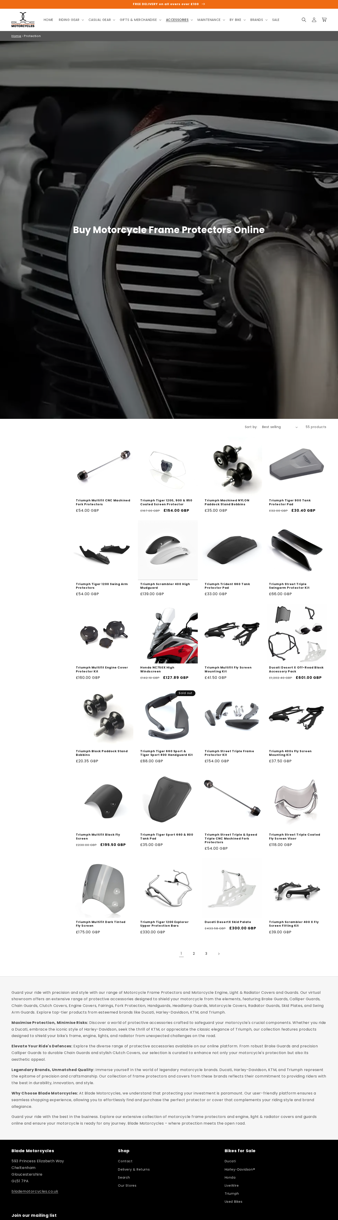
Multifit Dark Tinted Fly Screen (101, 924)
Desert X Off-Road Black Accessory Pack (296, 669)
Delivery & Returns (134, 1169)
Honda (230, 1177)
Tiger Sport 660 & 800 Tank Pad (166, 836)
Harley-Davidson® (240, 1169)
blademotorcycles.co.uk (34, 1191)
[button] (71, 20)
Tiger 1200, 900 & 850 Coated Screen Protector (166, 502)
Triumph (232, 1193)
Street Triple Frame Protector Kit (229, 753)
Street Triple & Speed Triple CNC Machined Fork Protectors (231, 838)
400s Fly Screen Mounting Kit (290, 753)
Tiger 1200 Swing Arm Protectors (102, 586)
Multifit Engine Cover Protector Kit (102, 669)
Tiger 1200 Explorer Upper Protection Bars (164, 924)
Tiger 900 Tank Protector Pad (290, 502)
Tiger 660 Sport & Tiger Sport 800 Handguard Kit (166, 753)
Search (124, 1177)
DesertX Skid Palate (228, 922)
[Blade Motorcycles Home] (23, 20)
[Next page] (219, 954)
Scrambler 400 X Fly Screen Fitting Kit (294, 924)
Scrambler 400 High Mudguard (165, 586)
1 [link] (181, 953)
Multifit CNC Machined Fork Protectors (103, 502)
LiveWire (232, 1185)
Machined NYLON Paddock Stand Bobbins (227, 502)
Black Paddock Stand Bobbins (102, 753)
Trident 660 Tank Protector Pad (227, 586)
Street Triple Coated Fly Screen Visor (294, 836)
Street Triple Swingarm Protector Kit (289, 586)
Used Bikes (234, 1201)
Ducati (230, 1161)
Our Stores (127, 1185)
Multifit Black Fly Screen (98, 836)
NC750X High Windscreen (157, 669)
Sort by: (251, 427)
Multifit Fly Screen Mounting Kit (228, 669)
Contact (125, 1161)
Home (16, 36)
